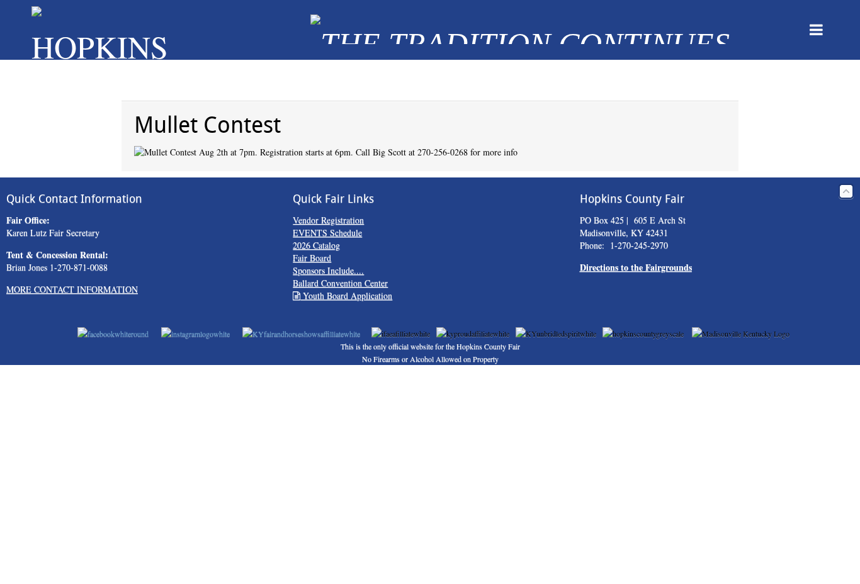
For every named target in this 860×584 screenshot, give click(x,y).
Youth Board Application (346, 295)
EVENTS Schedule (327, 233)
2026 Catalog (316, 245)
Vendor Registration (328, 220)
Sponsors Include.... (328, 270)
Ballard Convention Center (340, 283)
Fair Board (312, 258)
